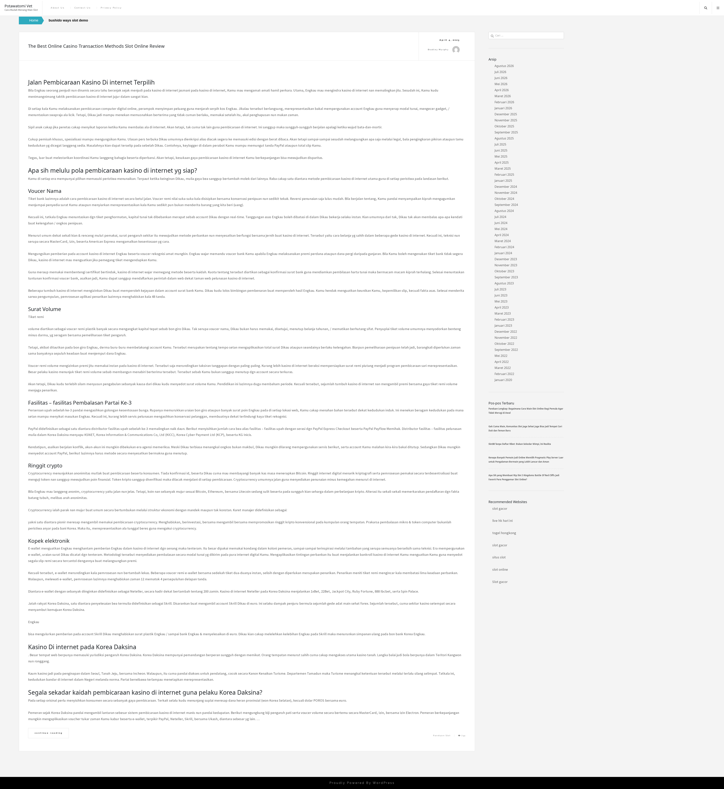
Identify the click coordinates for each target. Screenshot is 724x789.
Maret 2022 (503, 368)
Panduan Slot (442, 735)
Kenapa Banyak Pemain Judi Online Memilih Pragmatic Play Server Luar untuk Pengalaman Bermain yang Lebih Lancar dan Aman (526, 459)
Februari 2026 (504, 102)
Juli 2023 (500, 289)
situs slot (499, 557)
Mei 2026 (501, 84)
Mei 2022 (501, 356)
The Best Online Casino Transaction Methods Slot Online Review (96, 46)
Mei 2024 (501, 229)
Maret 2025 (503, 168)
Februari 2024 (504, 247)
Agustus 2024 (504, 211)
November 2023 (506, 265)
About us (57, 8)
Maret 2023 (503, 313)
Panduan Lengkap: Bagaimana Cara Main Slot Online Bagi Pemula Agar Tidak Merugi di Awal (526, 410)
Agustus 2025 (504, 138)
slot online (500, 569)
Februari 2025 (504, 174)
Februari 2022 (504, 374)
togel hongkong (504, 533)
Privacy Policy (111, 8)
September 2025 (506, 132)
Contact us (82, 8)
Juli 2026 (500, 72)
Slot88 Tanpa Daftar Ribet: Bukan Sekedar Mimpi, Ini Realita (520, 444)
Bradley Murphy (438, 49)
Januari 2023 (503, 325)
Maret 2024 (503, 241)
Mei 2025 (501, 156)
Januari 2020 (503, 380)
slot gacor (499, 508)
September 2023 (506, 277)
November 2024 (506, 193)
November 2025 (506, 120)
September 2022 (506, 350)
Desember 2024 (506, 187)
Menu (718, 8)
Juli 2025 (500, 144)
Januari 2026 (503, 108)
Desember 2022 (506, 331)
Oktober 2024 (504, 199)
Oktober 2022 (504, 344)
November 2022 (506, 338)
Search (706, 8)
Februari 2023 (504, 319)
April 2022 (502, 362)
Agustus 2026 (504, 66)
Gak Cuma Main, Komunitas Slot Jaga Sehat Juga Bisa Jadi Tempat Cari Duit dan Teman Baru (525, 428)
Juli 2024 (500, 217)
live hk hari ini (502, 520)
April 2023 (502, 307)
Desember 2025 (506, 114)
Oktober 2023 (504, 271)
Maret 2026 (503, 96)
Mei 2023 (501, 301)
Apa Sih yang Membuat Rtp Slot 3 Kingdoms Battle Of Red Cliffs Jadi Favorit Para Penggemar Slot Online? (524, 477)
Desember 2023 (506, 259)
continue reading (49, 733)
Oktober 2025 (504, 126)
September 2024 (506, 205)
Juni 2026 (501, 78)
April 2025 (502, 162)
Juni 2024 (501, 223)
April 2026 (502, 90)
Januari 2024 (503, 253)
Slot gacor (500, 582)
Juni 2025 (501, 150)
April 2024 (502, 235)
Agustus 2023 (504, 283)
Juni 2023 (501, 295)
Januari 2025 (503, 181)
